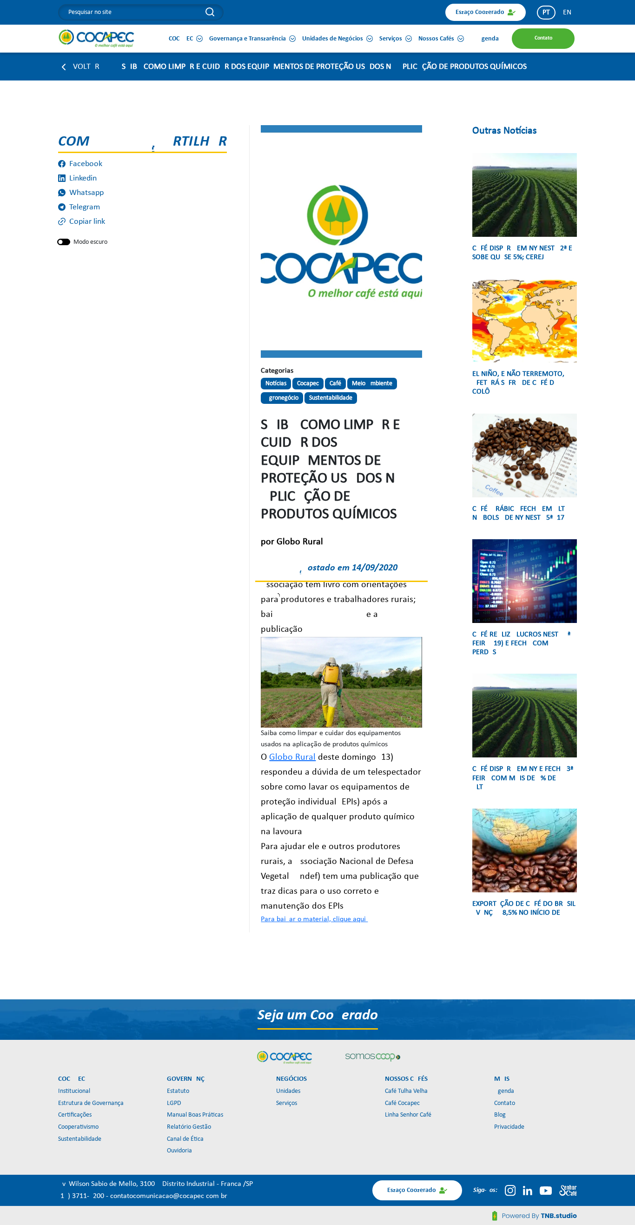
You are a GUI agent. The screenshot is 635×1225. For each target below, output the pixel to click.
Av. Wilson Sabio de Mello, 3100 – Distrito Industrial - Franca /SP (155, 1184)
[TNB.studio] (534, 1215)
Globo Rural (292, 757)
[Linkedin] (527, 1190)
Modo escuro (90, 242)
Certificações (75, 1114)
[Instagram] (510, 1190)
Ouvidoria (179, 1150)
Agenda (504, 1091)
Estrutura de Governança (91, 1103)
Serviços (286, 1103)
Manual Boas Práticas (195, 1114)
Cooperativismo (78, 1127)
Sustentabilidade (79, 1139)
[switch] (63, 242)
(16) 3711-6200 (82, 1196)
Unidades (288, 1091)
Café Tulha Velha (406, 1091)
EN (567, 12)
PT (546, 12)
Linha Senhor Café (408, 1114)
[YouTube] (546, 1190)
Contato (504, 1103)
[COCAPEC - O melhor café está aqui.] (96, 38)
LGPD (174, 1103)
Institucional (74, 1091)
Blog (500, 1114)
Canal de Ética (185, 1139)
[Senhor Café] (568, 1190)
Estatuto (178, 1091)
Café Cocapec (402, 1103)
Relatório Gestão (189, 1127)
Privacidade (509, 1127)
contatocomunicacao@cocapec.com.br (168, 1196)
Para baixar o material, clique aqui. (314, 919)
